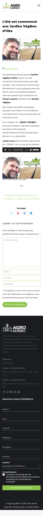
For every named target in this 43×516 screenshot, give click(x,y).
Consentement (10, 472)
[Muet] (31, 150)
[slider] (36, 149)
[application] (21, 149)
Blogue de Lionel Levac (26, 195)
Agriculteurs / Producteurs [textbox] (13, 466)
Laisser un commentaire (28, 199)
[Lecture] (5, 150)
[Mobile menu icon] (39, 5)
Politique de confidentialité (26, 507)
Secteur (6, 462)
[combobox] (21, 466)
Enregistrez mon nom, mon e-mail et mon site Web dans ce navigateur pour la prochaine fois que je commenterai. (21, 294)
